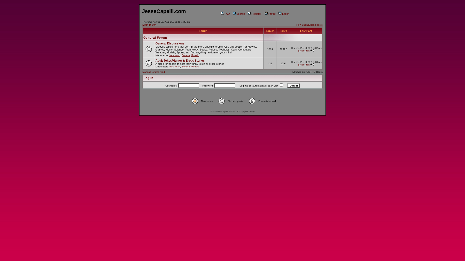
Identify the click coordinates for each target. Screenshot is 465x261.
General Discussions (169, 43)
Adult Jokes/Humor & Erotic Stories (180, 60)
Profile (272, 13)
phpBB (225, 111)
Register (256, 13)
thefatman (174, 55)
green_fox (304, 50)
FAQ (227, 13)
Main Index (149, 24)
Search (240, 13)
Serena (186, 55)
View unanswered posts (309, 24)
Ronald (195, 55)
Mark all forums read (153, 72)
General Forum (155, 37)
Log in (285, 13)
